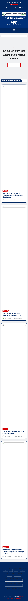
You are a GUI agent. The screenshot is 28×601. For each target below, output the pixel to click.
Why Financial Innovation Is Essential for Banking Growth (12, 314)
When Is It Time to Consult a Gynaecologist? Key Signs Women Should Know (13, 195)
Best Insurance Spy (14, 20)
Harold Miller (8, 200)
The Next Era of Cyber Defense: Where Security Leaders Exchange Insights (13, 552)
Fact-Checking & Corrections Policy (14, 583)
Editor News (10, 598)
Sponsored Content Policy (14, 588)
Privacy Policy (22, 568)
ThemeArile (18, 598)
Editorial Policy (19, 578)
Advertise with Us (17, 573)
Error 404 (9, 36)
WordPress (22, 596)
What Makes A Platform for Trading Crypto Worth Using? (14, 432)
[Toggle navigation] (14, 30)
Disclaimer (16, 568)
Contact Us (5, 568)
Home (3, 36)
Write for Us (9, 573)
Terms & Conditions (10, 578)
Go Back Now (14, 65)
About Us (10, 568)
